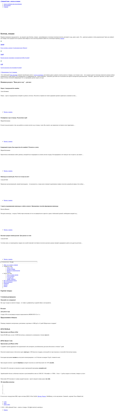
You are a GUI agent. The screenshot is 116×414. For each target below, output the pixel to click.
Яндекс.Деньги (42, 396)
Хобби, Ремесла (11, 279)
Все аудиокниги (8, 282)
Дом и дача (10, 267)
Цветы (8, 272)
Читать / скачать (8, 112)
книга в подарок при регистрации (13, 4)
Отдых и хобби (11, 269)
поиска (62, 38)
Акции (5, 285)
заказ (5, 403)
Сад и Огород (10, 276)
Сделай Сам (10, 277)
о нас (5, 401)
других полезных (38, 75)
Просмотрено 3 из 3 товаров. (9, 72)
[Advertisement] (41, 20)
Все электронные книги (10, 280)
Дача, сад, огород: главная (11, 265)
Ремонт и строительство (13, 270)
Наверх (6, 410)
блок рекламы (13, 75)
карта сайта (7, 404)
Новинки (6, 283)
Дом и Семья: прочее (12, 275)
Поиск (5, 286)
